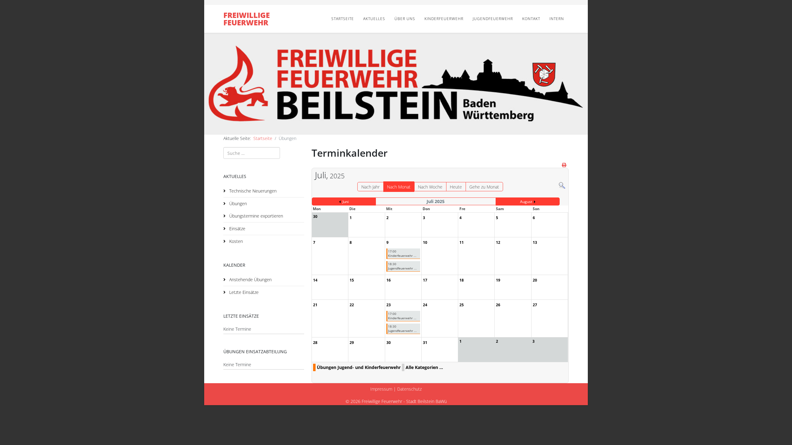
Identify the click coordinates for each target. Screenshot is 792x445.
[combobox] (251, 153)
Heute (456, 187)
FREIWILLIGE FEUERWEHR (246, 19)
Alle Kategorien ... (424, 367)
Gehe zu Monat (484, 187)
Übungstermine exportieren (255, 216)
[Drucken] (564, 165)
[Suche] (562, 185)
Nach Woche (430, 187)
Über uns (404, 18)
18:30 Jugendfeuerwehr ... (402, 266)
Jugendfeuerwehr (493, 18)
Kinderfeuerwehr (443, 18)
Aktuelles (374, 18)
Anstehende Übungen (250, 279)
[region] (396, 84)
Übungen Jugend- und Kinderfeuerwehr (359, 367)
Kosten (235, 241)
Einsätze (236, 228)
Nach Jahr (370, 187)
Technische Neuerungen (252, 191)
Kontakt (531, 18)
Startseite (342, 18)
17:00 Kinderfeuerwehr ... (402, 253)
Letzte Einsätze (243, 292)
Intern (556, 18)
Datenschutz (409, 389)
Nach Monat (399, 187)
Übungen (237, 203)
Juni (345, 201)
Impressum (381, 389)
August (526, 201)
